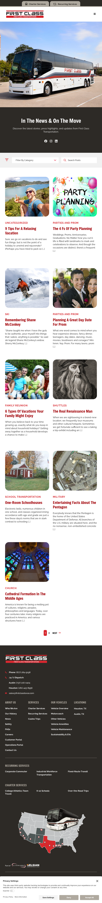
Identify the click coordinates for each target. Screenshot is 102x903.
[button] (95, 14)
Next (54, 632)
